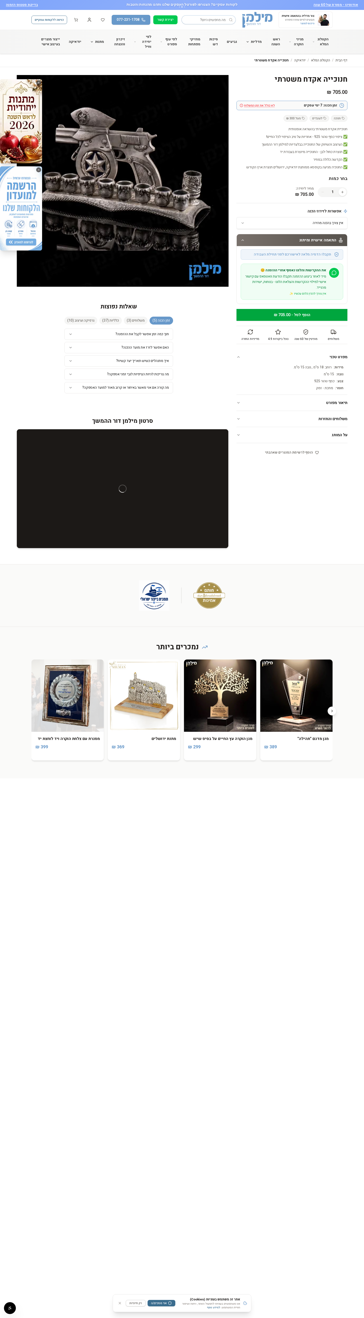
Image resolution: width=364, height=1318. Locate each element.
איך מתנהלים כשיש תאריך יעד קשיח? (142, 360)
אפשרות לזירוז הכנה (324, 211)
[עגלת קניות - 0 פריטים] (76, 20)
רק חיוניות (136, 1303)
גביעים (232, 41)
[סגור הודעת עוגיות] (120, 1303)
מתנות (99, 41)
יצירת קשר (165, 19)
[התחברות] (89, 19)
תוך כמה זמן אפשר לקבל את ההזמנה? (142, 334)
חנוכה (337, 118)
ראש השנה (275, 42)
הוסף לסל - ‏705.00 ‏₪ (292, 315)
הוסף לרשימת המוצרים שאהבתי (289, 452)
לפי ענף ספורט (171, 42)
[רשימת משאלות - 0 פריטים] (103, 20)
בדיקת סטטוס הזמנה (22, 4)
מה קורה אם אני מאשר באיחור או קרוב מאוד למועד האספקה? (125, 387)
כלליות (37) (110, 320)
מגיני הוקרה (299, 42)
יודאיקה (75, 41)
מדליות (256, 41)
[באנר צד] (21, 121)
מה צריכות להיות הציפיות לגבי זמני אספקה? (138, 374)
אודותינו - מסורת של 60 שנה (335, 4)
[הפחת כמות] (323, 192)
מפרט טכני (338, 357)
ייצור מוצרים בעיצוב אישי (50, 42)
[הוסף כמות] (342, 192)
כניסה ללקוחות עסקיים (49, 20)
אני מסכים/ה (159, 1303)
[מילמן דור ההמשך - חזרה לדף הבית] (257, 20)
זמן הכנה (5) (161, 320)
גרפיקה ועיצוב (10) (80, 320)
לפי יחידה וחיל (146, 41)
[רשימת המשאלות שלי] (103, 20)
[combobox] (291, 223)
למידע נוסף (213, 1307)
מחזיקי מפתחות (194, 42)
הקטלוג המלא (323, 42)
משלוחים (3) (136, 320)
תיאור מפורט (336, 403)
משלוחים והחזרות (332, 419)
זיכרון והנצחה (119, 42)
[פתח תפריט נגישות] (10, 1308)
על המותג (339, 435)
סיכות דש (213, 42)
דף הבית (341, 60)
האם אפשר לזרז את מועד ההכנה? (145, 347)
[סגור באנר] (38, 82)
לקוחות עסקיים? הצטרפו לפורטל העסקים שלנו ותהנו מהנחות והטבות (182, 4)
